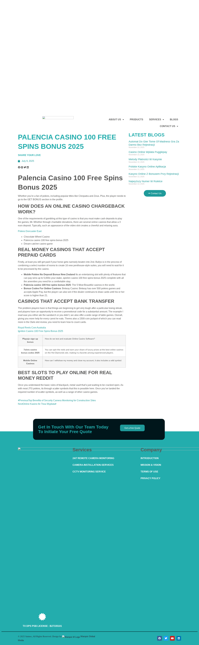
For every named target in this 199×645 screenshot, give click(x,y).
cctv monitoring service (89, 471)
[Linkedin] (178, 638)
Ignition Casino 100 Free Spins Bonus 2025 (40, 331)
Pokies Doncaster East (30, 231)
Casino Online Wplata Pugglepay (148, 152)
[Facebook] (159, 638)
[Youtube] (172, 638)
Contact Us (167, 126)
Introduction (150, 458)
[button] (19, 167)
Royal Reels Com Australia (32, 327)
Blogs (174, 119)
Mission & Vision (151, 465)
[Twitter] (166, 638)
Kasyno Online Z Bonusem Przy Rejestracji (154, 173)
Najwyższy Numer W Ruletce (145, 181)
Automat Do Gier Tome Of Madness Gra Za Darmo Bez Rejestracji (154, 143)
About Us (115, 119)
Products (136, 119)
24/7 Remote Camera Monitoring (93, 458)
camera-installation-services (93, 465)
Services (155, 119)
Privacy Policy (150, 478)
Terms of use (149, 471)
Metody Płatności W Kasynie (145, 159)
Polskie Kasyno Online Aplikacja (147, 166)
